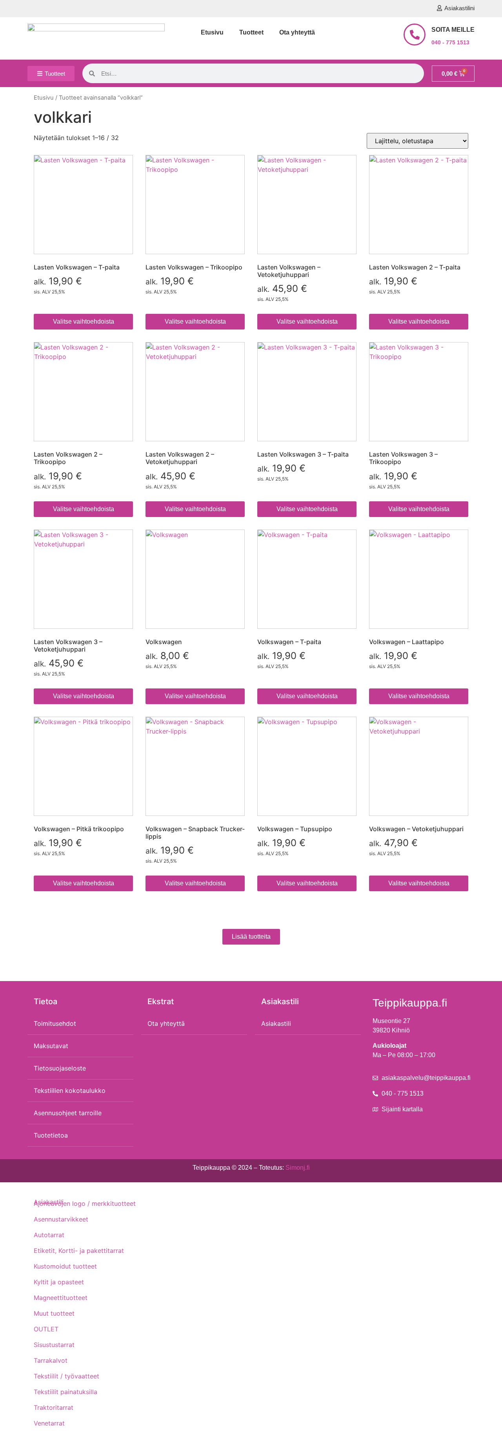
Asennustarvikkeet (61, 1219)
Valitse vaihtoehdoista (83, 321)
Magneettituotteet (60, 1298)
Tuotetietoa (51, 1135)
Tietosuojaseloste (60, 1068)
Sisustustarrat (54, 1345)
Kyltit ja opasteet (59, 1282)
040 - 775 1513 (450, 42)
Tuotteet (251, 32)
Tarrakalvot (50, 1360)
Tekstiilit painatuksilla (65, 1392)
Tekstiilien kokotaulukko (69, 1090)
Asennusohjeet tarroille (68, 1113)
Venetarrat (49, 1423)
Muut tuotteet (54, 1313)
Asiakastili (276, 1023)
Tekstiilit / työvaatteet (66, 1376)
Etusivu (212, 32)
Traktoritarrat (53, 1407)
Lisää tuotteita (251, 936)
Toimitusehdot (55, 1023)
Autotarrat (49, 1235)
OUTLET (46, 1329)
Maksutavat (51, 1046)
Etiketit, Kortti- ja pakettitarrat (79, 1250)
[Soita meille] (415, 35)
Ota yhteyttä (297, 32)
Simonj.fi (298, 1167)
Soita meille (453, 29)
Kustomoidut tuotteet (65, 1266)
